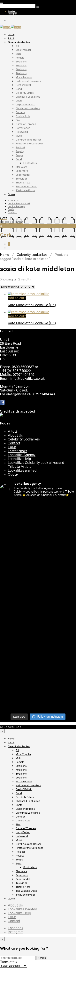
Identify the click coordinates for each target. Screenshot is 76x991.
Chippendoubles (25, 104)
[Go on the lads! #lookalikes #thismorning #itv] (38, 638)
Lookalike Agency (21, 455)
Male (18, 53)
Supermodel (23, 174)
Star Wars (21, 166)
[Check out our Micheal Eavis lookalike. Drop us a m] (38, 612)
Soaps (19, 155)
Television (21, 178)
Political (20, 147)
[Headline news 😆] (38, 556)
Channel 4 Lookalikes (28, 96)
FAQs (11, 209)
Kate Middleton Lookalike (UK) (32, 305)
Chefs (19, 100)
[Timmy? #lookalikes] (38, 503)
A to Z (11, 38)
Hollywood (22, 131)
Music (19, 135)
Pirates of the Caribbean (29, 143)
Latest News (17, 451)
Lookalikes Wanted (19, 203)
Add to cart (17, 298)
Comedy (20, 112)
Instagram (13, 13)
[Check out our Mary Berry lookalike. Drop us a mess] (38, 704)
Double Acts (23, 116)
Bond (19, 88)
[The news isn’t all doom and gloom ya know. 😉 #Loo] (38, 548)
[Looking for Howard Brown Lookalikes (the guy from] (38, 601)
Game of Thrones (26, 124)
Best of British (24, 85)
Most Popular (23, 49)
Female (20, 57)
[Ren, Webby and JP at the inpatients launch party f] (38, 525)
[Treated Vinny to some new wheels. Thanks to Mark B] (38, 591)
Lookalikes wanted (22, 470)
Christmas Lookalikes (28, 108)
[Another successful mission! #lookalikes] (38, 622)
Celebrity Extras (25, 92)
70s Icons (21, 65)
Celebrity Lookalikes (19, 42)
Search (42, 957)
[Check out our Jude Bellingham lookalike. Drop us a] (38, 566)
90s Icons (21, 73)
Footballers (30, 163)
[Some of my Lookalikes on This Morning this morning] (38, 630)
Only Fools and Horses (28, 139)
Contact (12, 212)
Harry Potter (23, 127)
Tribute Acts (23, 182)
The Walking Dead (26, 186)
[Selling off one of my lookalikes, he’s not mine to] (38, 513)
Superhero (22, 170)
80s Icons (21, 69)
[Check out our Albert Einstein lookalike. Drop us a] (38, 536)
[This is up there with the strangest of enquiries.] (38, 691)
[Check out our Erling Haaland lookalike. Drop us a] (38, 579)
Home (11, 34)
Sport (19, 159)
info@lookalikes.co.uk (27, 379)
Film (18, 120)
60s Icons (21, 61)
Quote (11, 194)
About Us (13, 200)
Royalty (20, 151)
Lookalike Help (16, 206)
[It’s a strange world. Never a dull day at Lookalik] (38, 679)
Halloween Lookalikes (28, 81)
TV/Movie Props (25, 190)
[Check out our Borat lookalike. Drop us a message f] (38, 667)
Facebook (12, 11)
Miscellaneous (24, 77)
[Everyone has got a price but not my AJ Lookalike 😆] (38, 646)
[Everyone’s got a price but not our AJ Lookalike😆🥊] (38, 655)
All (17, 45)
